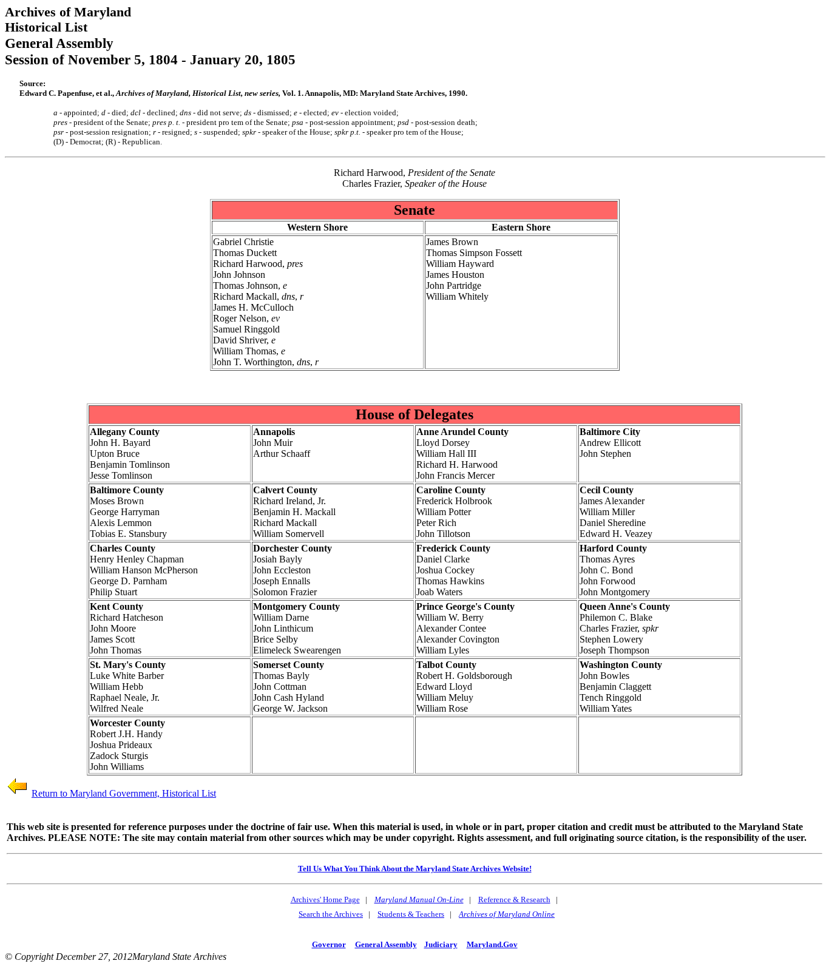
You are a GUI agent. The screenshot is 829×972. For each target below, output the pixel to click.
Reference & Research (514, 899)
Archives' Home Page (325, 899)
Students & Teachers (410, 914)
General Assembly (386, 944)
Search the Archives (331, 914)
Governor (329, 944)
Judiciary (441, 944)
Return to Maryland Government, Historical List (124, 793)
